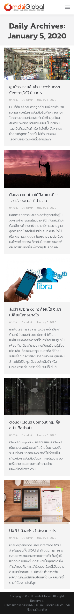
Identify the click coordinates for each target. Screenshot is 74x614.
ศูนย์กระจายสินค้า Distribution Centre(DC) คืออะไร (34, 90)
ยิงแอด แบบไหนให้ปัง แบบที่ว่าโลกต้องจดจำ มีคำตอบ (33, 198)
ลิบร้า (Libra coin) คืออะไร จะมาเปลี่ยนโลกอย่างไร (35, 312)
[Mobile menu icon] (67, 7)
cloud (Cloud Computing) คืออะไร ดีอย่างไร (34, 425)
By (28, 100)
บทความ (13, 100)
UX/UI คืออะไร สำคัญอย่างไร (32, 531)
